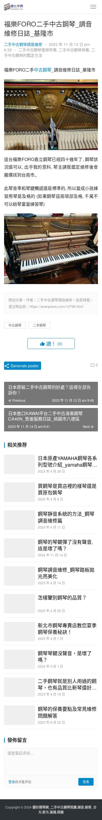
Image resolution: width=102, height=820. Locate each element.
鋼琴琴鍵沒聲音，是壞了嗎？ (65, 656)
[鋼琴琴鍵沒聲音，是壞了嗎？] (19, 659)
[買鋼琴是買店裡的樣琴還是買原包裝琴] (19, 492)
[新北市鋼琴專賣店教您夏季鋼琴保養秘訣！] (19, 631)
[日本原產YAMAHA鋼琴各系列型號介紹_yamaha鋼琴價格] (19, 464)
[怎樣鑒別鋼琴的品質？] (19, 603)
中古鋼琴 (42, 70)
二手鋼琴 (39, 325)
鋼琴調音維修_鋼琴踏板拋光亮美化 (66, 572)
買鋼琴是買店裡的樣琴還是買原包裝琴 (67, 489)
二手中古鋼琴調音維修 (23, 44)
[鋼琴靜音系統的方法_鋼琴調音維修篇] (19, 520)
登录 (11, 781)
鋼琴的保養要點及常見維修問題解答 (67, 711)
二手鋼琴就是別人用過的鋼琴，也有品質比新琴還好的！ (67, 684)
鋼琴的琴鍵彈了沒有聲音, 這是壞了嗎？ (65, 544)
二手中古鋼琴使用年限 (37, 49)
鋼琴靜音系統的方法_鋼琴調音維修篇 (66, 516)
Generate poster (24, 365)
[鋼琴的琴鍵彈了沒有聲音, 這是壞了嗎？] (19, 548)
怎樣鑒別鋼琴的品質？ (62, 597)
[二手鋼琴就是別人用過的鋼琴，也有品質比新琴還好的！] (19, 687)
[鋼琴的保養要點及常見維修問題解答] (19, 715)
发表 (86, 781)
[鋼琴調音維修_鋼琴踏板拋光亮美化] (19, 576)
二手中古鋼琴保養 (74, 49)
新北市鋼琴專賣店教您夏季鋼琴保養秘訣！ (67, 628)
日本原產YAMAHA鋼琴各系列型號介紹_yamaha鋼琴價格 (67, 461)
